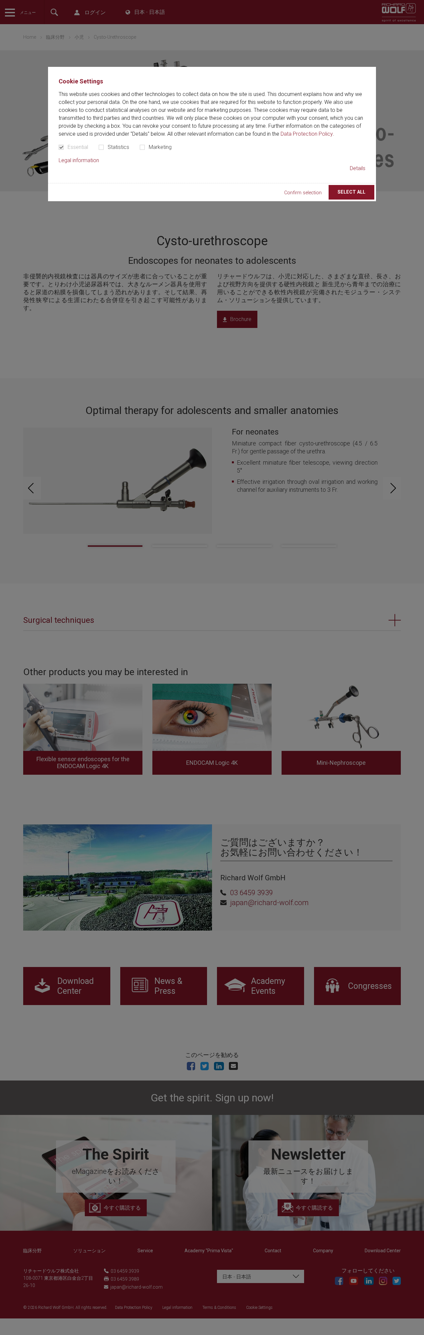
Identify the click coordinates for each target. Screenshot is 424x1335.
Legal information (79, 160)
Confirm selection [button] (303, 193)
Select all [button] (351, 192)
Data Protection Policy (307, 134)
